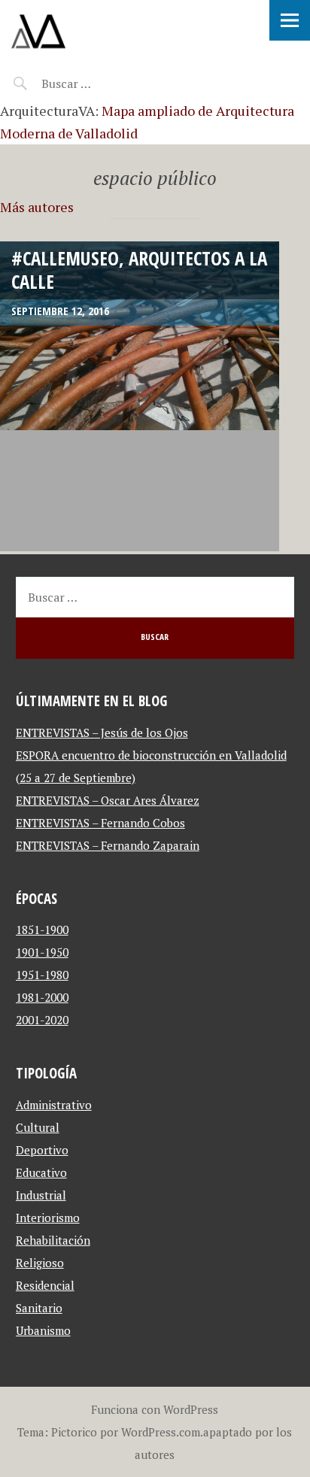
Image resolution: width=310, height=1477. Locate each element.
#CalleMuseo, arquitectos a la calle (139, 269)
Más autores (37, 207)
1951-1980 (42, 974)
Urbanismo (43, 1330)
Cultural (37, 1127)
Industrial (41, 1195)
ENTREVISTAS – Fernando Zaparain (107, 845)
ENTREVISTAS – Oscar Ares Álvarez (107, 800)
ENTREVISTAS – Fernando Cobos (100, 822)
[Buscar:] (103, 83)
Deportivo (42, 1149)
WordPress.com (160, 1431)
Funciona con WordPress (154, 1409)
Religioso (40, 1262)
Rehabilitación (53, 1240)
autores (155, 1454)
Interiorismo (48, 1217)
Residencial (45, 1285)
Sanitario (39, 1307)
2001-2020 (42, 1019)
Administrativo (54, 1104)
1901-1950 (42, 952)
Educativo (41, 1172)
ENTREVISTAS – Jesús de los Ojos (102, 732)
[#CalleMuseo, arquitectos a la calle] (139, 396)
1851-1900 (42, 929)
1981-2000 (42, 997)
